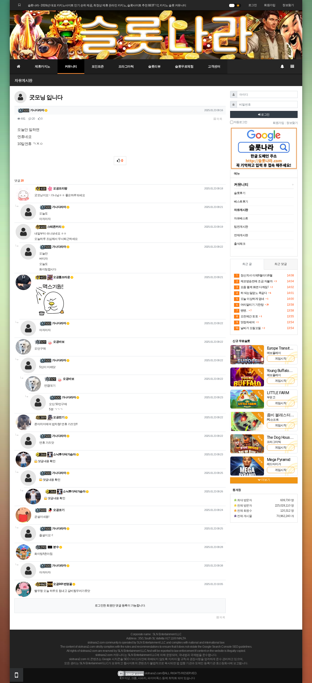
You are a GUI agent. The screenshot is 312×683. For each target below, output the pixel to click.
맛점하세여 (245, 322)
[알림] (282, 66)
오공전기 (59, 417)
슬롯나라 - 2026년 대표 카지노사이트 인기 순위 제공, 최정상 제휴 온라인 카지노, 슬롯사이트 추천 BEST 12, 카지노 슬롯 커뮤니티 (107, 5)
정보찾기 (288, 5)
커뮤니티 (71, 66)
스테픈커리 (54, 226)
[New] (247, 354)
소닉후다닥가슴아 (64, 454)
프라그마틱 (126, 66)
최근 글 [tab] (247, 264)
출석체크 (239, 243)
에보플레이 (274, 353)
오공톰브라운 (61, 277)
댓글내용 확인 (47, 461)
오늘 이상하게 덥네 (250, 299)
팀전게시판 (241, 226)
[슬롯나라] (156, 34)
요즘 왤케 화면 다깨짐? (252, 287)
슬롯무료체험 (184, 66)
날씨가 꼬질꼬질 (248, 328)
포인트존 (98, 66)
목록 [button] (219, 119)
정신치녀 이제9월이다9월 (254, 275)
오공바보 (59, 341)
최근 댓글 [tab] (280, 264)
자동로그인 (240, 122)
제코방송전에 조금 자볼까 (254, 281)
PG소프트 (273, 419)
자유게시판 (23, 80)
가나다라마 (37, 110)
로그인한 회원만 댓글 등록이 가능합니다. (120, 605)
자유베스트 (241, 218)
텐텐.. (241, 310)
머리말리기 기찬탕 (249, 304)
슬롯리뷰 (154, 66)
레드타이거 (274, 464)
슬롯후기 (239, 193)
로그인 (252, 5)
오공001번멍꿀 (62, 584)
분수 (56, 547)
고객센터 (214, 66)
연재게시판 (241, 235)
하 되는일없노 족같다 (251, 293)
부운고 (271, 397)
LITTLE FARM (278, 392)
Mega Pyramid (278, 459)
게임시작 (280, 358)
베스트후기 (241, 201)
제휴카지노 (42, 66)
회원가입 (269, 5)
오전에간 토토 (247, 316)
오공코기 (59, 510)
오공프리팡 (60, 188)
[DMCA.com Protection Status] (130, 673)
